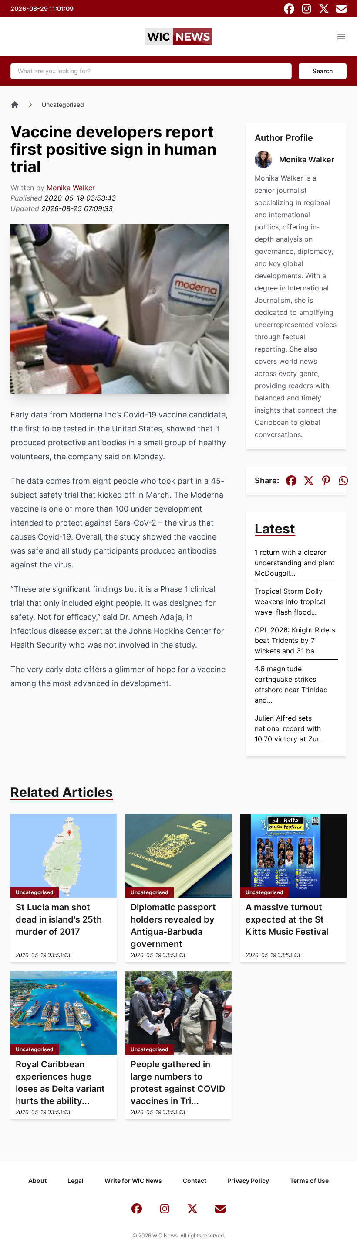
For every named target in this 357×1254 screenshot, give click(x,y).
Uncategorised (63, 104)
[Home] (14, 104)
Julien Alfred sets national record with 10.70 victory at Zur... (289, 728)
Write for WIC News (133, 1180)
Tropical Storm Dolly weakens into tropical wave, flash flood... (290, 601)
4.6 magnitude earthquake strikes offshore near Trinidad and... (291, 684)
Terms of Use (309, 1180)
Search (323, 71)
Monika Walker (71, 187)
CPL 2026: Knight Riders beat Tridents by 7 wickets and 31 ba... (295, 640)
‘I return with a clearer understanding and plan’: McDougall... (295, 562)
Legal (75, 1180)
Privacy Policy (248, 1180)
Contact (194, 1180)
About (37, 1180)
